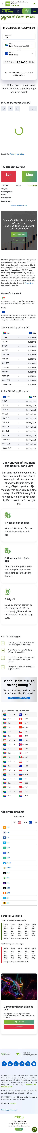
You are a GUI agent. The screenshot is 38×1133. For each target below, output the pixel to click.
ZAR (26, 796)
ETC (8, 878)
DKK (26, 736)
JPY (26, 753)
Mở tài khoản (27, 11)
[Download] (34, 4)
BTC (8, 827)
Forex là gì (29, 283)
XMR (8, 893)
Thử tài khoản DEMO (19, 698)
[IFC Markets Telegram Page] (33, 1063)
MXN (26, 757)
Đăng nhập (17, 11)
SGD (26, 783)
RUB (26, 774)
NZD (26, 766)
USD (26, 791)
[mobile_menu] (34, 10)
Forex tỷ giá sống (17, 154)
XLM (8, 888)
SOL (8, 883)
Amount (8, 35)
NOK (26, 762)
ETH (8, 832)
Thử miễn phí (19, 240)
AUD (26, 714)
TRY (26, 787)
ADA (8, 853)
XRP (8, 843)
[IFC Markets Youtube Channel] (27, 1063)
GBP (26, 744)
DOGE (9, 868)
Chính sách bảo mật (9, 1110)
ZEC (8, 903)
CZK (26, 732)
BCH (8, 848)
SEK (26, 779)
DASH (9, 863)
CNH (26, 727)
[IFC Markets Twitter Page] (16, 1063)
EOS (8, 873)
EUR (26, 740)
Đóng (19, 1129)
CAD (26, 719)
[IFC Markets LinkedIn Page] (21, 1063)
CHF (26, 723)
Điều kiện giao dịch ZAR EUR (19, 205)
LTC (8, 838)
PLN (26, 770)
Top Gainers (19, 1022)
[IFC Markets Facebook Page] (4, 1063)
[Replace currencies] (19, 49)
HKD (26, 749)
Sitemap (13, 1103)
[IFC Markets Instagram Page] (10, 1063)
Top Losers (19, 1027)
